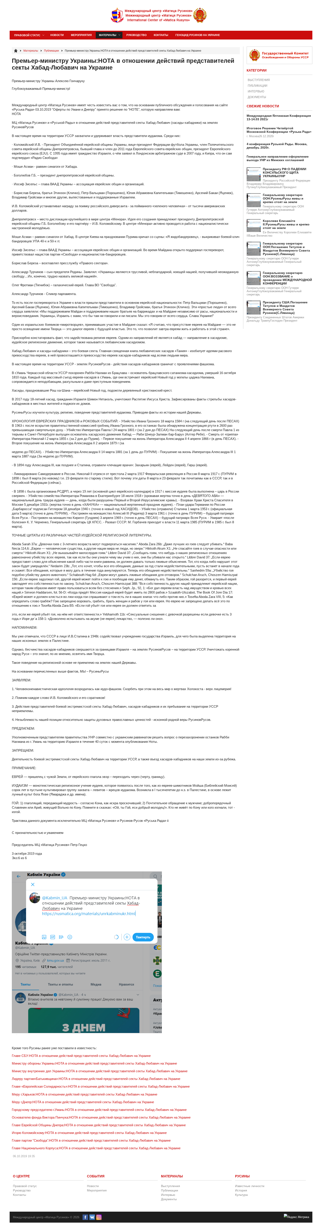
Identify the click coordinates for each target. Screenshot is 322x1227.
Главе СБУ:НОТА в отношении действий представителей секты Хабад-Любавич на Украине (81, 1056)
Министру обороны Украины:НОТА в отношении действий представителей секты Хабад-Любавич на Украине (94, 1063)
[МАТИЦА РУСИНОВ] (159, 15)
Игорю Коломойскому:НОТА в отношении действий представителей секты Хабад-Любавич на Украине (89, 1133)
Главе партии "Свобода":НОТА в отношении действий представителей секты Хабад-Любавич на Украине (91, 1140)
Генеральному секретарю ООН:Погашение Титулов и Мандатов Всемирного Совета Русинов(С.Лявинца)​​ (286, 249)
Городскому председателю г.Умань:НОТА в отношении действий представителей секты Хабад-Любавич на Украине (99, 1110)
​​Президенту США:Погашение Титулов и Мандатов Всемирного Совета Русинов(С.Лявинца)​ (285, 307)
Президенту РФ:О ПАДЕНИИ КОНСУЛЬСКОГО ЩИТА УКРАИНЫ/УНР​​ (284, 172)
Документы (257, 97)
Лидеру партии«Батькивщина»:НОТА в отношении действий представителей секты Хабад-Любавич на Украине (96, 1079)
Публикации (257, 85)
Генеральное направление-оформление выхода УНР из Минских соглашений (278, 158)
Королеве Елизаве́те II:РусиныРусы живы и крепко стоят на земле (286, 224)
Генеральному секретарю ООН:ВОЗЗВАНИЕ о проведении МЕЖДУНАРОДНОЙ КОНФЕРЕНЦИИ (287, 278)
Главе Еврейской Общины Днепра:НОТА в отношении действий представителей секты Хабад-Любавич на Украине (99, 1125)
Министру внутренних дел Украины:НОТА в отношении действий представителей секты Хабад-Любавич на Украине (100, 1071)
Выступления (259, 80)
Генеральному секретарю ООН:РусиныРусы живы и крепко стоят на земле (283, 198)
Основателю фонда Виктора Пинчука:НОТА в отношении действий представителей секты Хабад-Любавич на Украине (101, 1117)
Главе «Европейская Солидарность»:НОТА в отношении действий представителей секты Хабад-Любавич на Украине (101, 1086)
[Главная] (16, 50)
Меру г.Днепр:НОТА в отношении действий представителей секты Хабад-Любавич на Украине (83, 1102)
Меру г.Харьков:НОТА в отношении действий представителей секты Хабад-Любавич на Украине (84, 1094)
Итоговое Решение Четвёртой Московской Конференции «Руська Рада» (279, 129)
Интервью (256, 91)
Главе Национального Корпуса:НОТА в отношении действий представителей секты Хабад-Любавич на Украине (96, 1148)
